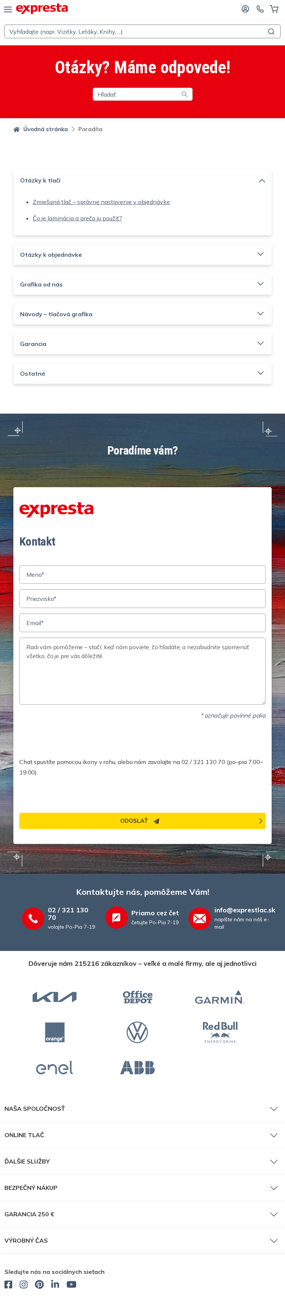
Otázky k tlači (40, 180)
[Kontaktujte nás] (260, 8)
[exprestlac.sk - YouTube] (71, 1285)
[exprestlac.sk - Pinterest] (39, 1285)
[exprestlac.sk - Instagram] (23, 1285)
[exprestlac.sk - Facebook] (8, 1285)
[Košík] (274, 8)
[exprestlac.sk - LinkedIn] (55, 1285)
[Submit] (272, 31)
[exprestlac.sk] (42, 8)
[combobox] (142, 31)
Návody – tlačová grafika (56, 314)
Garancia (33, 343)
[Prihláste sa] (245, 8)
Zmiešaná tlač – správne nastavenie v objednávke (101, 202)
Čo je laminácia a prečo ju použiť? (77, 218)
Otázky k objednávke (51, 254)
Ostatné (32, 373)
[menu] (8, 8)
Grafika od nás (41, 284)
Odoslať (134, 820)
